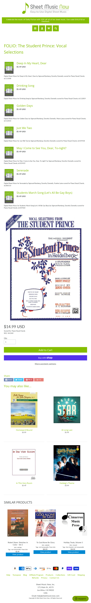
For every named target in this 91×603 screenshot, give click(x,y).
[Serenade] (9, 179)
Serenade (23, 170)
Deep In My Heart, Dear (31, 63)
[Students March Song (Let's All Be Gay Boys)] (9, 202)
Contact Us (54, 578)
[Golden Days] (9, 115)
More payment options (45, 364)
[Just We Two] (9, 137)
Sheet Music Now (45, 598)
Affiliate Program (36, 575)
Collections (60, 575)
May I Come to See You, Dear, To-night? (41, 148)
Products (49, 575)
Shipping (81, 575)
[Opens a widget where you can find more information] (80, 599)
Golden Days (25, 106)
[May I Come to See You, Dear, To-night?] (9, 157)
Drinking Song (25, 85)
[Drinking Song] (9, 95)
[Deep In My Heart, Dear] (9, 72)
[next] (84, 531)
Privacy (44, 578)
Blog (25, 575)
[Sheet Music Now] (45, 8)
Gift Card (71, 575)
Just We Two (24, 128)
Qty (5, 338)
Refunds (35, 578)
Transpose (17, 575)
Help (8, 575)
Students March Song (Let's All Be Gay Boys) (44, 193)
